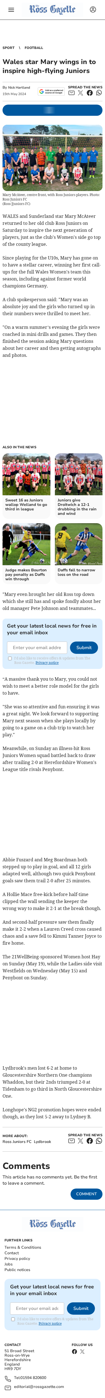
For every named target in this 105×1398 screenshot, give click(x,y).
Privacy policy (17, 1258)
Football (34, 48)
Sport (9, 48)
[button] (11, 9)
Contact (11, 1253)
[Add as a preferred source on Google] (51, 91)
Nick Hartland (19, 87)
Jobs (8, 1264)
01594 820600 (33, 1378)
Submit (84, 648)
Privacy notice (47, 663)
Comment (86, 1194)
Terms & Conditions (22, 1247)
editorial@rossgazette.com (39, 1387)
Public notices (17, 1269)
